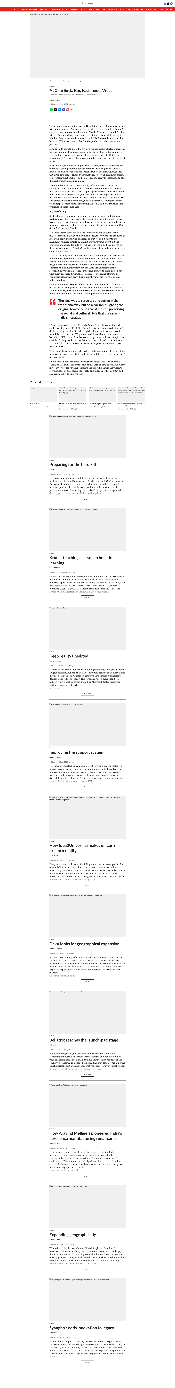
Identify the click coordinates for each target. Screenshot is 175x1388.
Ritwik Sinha (54, 469)
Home (16, 9)
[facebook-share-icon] (59, 111)
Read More (87, 499)
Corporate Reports (109, 9)
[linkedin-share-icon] (63, 111)
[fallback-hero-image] (43, 394)
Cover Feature (57, 9)
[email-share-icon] (67, 111)
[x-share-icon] (55, 111)
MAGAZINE (94, 9)
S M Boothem (54, 568)
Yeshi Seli (53, 1332)
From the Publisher (29, 9)
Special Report (72, 9)
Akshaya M (53, 855)
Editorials (44, 9)
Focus (83, 9)
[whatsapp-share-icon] (51, 111)
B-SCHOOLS (151, 9)
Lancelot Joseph (55, 100)
